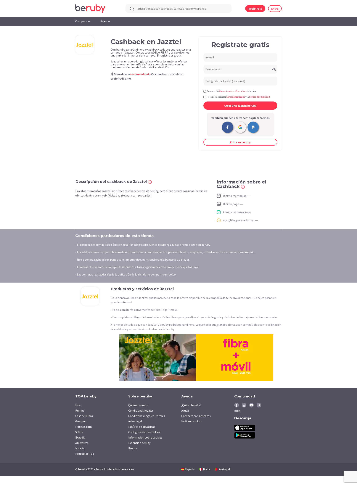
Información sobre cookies (145, 437)
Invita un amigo (191, 421)
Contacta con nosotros (196, 416)
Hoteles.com (83, 426)
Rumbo (80, 410)
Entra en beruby (240, 142)
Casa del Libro (84, 416)
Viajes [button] (103, 21)
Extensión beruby (139, 443)
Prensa (132, 448)
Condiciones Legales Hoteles (146, 416)
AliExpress (82, 443)
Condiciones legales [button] (235, 96)
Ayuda (185, 410)
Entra (275, 8)
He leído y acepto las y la (238, 96)
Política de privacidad (141, 426)
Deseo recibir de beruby (231, 91)
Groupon (80, 421)
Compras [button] (81, 21)
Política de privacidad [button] (259, 96)
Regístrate (255, 8)
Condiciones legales (141, 410)
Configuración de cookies (144, 432)
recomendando (140, 74)
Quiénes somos (138, 405)
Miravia (79, 448)
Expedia (80, 437)
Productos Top (84, 453)
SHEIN (79, 432)
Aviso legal (135, 421)
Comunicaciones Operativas (232, 91)
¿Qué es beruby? (191, 405)
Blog (237, 411)
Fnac (78, 405)
